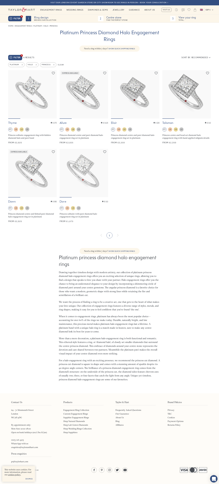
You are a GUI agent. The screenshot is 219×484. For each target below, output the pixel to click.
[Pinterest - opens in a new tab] (101, 470)
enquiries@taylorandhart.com (24, 447)
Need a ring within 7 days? (109, 48)
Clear (61, 65)
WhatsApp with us (19, 443)
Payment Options (176, 421)
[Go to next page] (117, 235)
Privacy (171, 410)
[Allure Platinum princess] (84, 107)
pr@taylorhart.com (19, 461)
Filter (18, 18)
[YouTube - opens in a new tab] (125, 470)
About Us (149, 10)
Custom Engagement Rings (75, 413)
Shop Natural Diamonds (74, 421)
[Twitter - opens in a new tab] (117, 470)
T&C (170, 413)
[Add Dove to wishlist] (105, 152)
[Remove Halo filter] (36, 64)
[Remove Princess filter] (54, 64)
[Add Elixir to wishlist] (156, 73)
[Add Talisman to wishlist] (208, 73)
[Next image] (52, 94)
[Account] (176, 10)
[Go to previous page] (101, 235)
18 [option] (16, 129)
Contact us (183, 10)
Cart (195, 10)
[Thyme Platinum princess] (32, 107)
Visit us (166, 10)
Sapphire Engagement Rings (76, 417)
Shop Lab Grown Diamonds (75, 425)
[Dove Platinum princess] (84, 186)
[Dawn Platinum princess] (32, 186)
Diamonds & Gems (98, 10)
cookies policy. (14, 474)
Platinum (38, 26)
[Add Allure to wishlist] (105, 73)
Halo (46, 26)
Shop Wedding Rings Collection (77, 428)
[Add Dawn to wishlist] (53, 152)
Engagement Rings (51, 10)
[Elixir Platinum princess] (135, 107)
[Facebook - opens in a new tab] (94, 470)
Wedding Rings (74, 10)
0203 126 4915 (17, 439)
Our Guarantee (122, 413)
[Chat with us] (214, 479)
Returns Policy (174, 425)
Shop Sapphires (70, 432)
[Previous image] (12, 94)
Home (10, 26)
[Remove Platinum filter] (22, 64)
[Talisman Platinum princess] (186, 107)
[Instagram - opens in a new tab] (109, 470)
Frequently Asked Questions (128, 410)
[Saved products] (189, 10)
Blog (117, 421)
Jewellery (118, 10)
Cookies (171, 417)
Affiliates (119, 425)
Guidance (134, 10)
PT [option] (10, 129)
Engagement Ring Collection (76, 410)
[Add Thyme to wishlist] (53, 73)
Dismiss (29, 479)
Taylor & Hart (21, 10)
